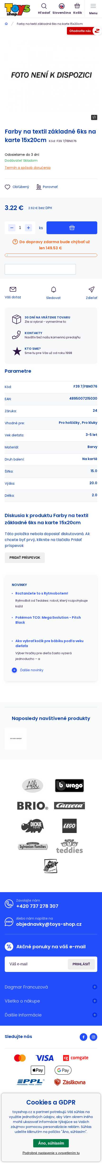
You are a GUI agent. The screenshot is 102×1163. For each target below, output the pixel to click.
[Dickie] (32, 826)
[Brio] (32, 806)
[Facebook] (83, 1037)
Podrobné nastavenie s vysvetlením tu (51, 1153)
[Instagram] (93, 1037)
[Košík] (77, 9)
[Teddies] (69, 846)
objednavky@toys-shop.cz (49, 924)
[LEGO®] (69, 826)
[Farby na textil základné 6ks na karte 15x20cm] (16, 739)
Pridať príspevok (24, 557)
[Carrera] (69, 806)
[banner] (21, 9)
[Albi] (32, 785)
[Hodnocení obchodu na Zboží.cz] (84, 31)
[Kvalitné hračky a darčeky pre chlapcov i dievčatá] (6, 23)
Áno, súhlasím (51, 1143)
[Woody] (51, 866)
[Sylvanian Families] (32, 846)
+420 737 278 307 (37, 906)
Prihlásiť (81, 964)
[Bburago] (69, 785)
